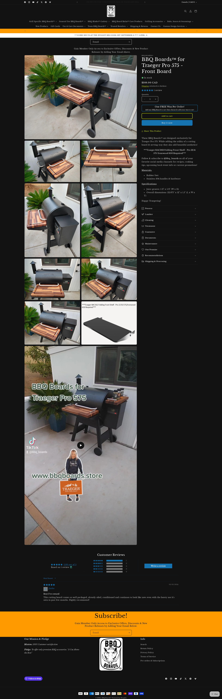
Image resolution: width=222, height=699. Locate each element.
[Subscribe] (129, 42)
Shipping (145, 86)
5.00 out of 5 (70, 564)
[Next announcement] (144, 2)
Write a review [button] (158, 566)
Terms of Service (148, 657)
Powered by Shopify (119, 698)
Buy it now (167, 123)
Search (143, 644)
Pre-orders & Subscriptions (152, 661)
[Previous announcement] (77, 2)
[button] (43, 21)
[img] (49, 585)
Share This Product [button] (152, 131)
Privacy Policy (147, 653)
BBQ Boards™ (107, 698)
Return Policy (146, 648)
